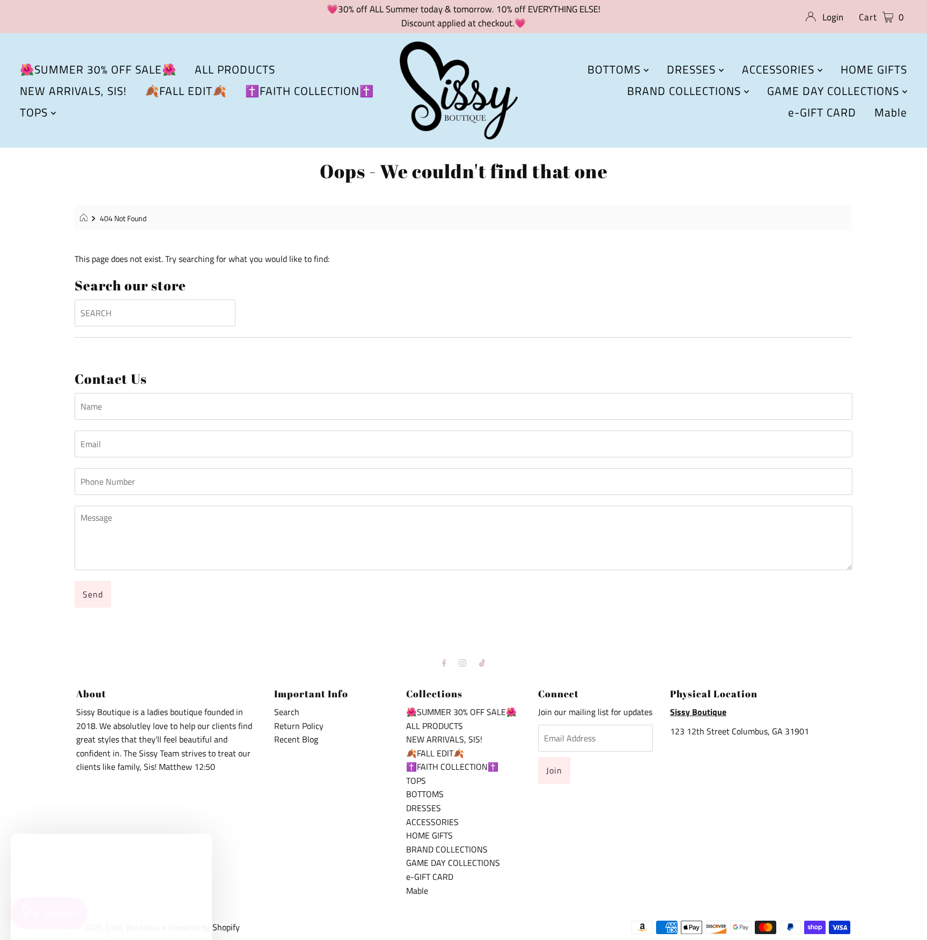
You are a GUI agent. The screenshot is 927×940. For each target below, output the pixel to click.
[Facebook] (444, 663)
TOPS (35, 112)
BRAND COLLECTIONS (685, 90)
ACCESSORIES (780, 69)
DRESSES (693, 69)
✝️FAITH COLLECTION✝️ (309, 90)
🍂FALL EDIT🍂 (186, 90)
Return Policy (298, 725)
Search (286, 711)
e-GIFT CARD (822, 112)
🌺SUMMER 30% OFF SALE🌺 (98, 69)
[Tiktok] (482, 663)
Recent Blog (296, 739)
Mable (890, 112)
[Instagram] (462, 663)
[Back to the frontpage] (85, 218)
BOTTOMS (615, 69)
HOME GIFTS (874, 69)
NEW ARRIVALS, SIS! (73, 90)
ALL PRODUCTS (235, 69)
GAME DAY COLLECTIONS (834, 90)
